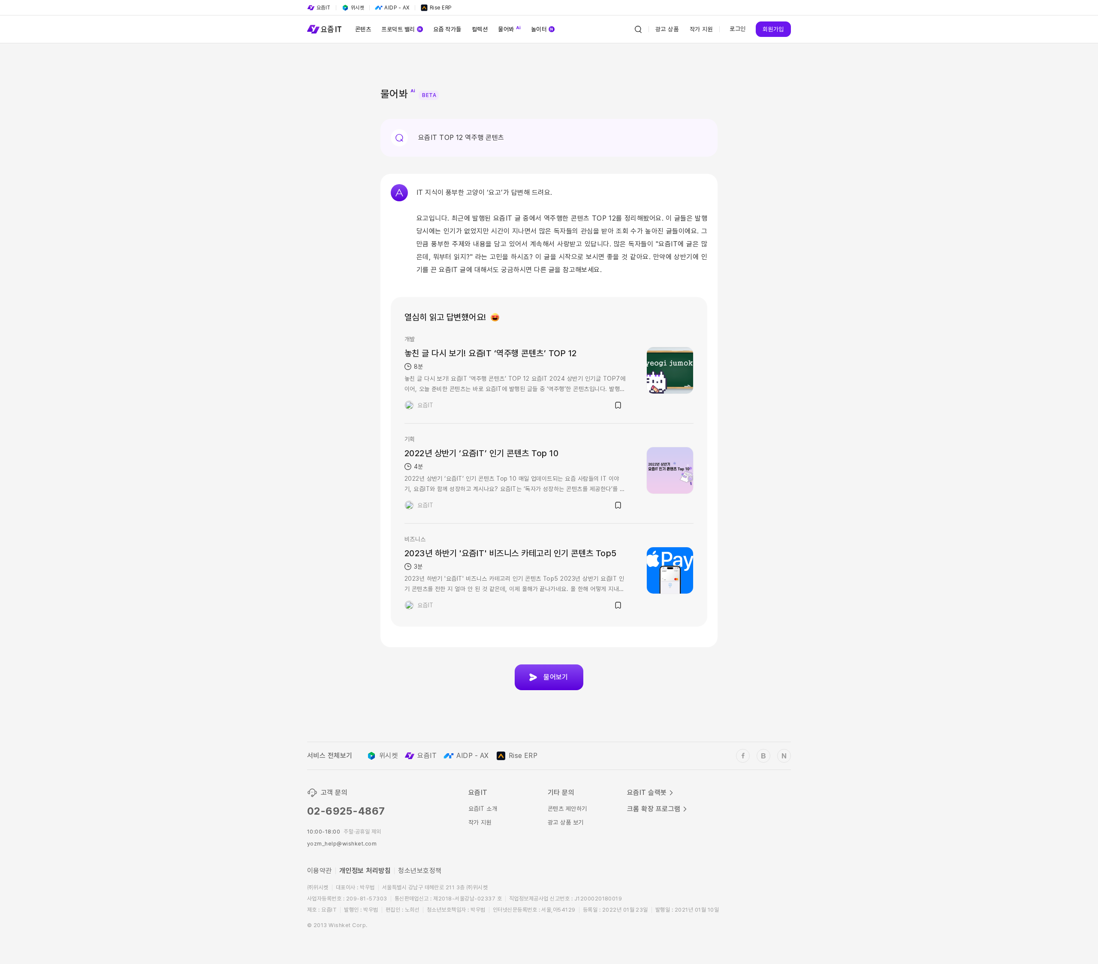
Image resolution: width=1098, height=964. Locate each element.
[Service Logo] (324, 29)
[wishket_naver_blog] (784, 756)
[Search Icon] (638, 29)
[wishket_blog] (763, 756)
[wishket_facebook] (743, 756)
